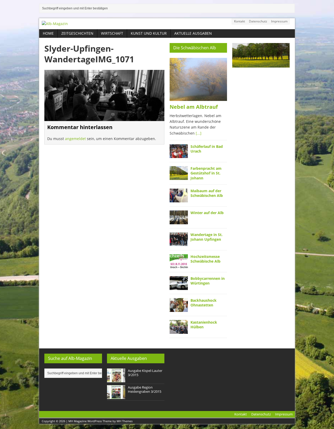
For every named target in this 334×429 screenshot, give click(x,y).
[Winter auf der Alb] (179, 221)
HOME (48, 33)
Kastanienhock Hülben (203, 324)
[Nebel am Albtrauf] (198, 97)
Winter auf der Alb (207, 212)
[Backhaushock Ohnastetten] (179, 308)
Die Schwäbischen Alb (194, 48)
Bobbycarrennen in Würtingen (207, 281)
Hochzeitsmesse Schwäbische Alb (205, 259)
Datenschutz (258, 21)
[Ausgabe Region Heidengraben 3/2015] (116, 396)
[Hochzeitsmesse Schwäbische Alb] (179, 264)
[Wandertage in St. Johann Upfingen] (179, 242)
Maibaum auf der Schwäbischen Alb (206, 193)
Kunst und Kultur (149, 33)
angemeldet (75, 138)
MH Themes (125, 421)
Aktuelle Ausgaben (193, 33)
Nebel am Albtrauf (194, 106)
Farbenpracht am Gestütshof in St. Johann (206, 173)
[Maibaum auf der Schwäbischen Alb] (179, 199)
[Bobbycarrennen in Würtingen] (179, 286)
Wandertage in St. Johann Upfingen (206, 237)
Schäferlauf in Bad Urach (206, 149)
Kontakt (239, 21)
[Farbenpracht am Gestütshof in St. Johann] (179, 176)
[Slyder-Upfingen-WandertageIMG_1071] (104, 117)
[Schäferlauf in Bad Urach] (179, 155)
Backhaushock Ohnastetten (203, 302)
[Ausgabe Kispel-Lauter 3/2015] (116, 379)
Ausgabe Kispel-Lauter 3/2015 (145, 372)
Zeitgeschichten (77, 33)
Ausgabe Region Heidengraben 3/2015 (144, 389)
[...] (198, 133)
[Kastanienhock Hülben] (179, 330)
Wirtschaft (112, 33)
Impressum (279, 21)
